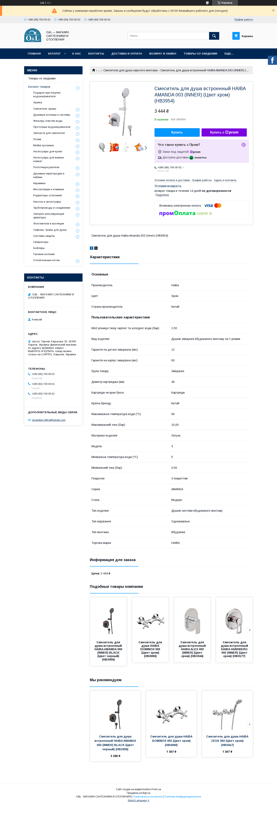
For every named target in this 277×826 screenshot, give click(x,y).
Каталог (54, 53)
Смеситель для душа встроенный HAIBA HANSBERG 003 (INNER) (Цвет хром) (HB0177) (235, 649)
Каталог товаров (39, 86)
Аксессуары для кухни (47, 151)
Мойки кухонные (43, 145)
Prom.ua (156, 789)
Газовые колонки (44, 254)
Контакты (96, 53)
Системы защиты (44, 235)
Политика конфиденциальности (182, 796)
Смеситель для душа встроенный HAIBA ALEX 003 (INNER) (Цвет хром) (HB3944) (193, 649)
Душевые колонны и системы (51, 114)
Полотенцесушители (46, 167)
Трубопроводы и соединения (51, 207)
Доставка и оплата (126, 53)
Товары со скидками (200, 53)
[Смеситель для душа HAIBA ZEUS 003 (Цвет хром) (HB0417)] (227, 711)
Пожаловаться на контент (147, 796)
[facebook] (91, 248)
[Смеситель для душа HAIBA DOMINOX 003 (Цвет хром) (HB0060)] (150, 617)
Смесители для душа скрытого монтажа (130, 70)
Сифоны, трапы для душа (50, 229)
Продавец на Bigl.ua (138, 793)
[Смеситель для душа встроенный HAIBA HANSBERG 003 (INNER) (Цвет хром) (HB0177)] (234, 617)
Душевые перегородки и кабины (48, 175)
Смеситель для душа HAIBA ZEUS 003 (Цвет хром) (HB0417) (227, 741)
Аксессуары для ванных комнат (48, 159)
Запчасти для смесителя (49, 132)
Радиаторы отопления (47, 195)
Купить (177, 132)
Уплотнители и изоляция (48, 223)
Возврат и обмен (162, 53)
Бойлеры (39, 248)
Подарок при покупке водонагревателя (46, 94)
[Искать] (214, 36)
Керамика (39, 183)
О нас (76, 53)
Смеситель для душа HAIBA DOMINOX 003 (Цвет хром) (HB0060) (150, 649)
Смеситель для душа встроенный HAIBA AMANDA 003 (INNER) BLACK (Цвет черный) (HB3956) (108, 651)
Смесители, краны (44, 108)
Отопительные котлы (46, 260)
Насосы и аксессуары (47, 201)
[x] (96, 248)
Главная (34, 53)
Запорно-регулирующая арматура (48, 215)
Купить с (217, 132)
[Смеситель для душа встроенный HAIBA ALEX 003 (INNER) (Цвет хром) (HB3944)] (192, 617)
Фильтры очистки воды (47, 120)
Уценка (37, 102)
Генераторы (40, 241)
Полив (37, 139)
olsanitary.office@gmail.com (48, 420)
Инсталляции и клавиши (48, 189)
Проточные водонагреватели (51, 126)
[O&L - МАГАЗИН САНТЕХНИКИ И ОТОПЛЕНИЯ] (32, 43)
